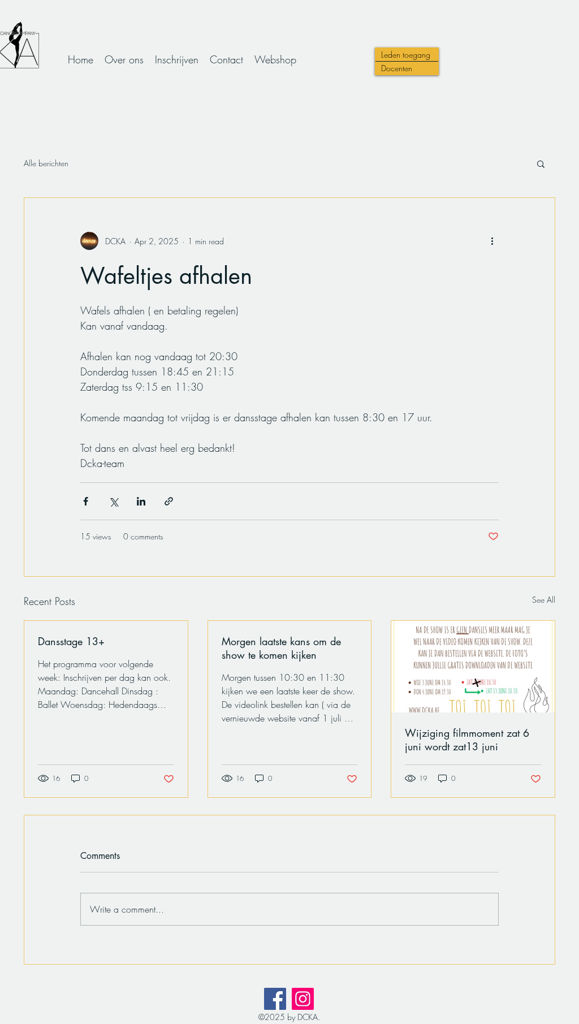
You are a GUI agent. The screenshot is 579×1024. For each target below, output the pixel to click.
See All (543, 599)
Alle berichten (46, 163)
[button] (540, 163)
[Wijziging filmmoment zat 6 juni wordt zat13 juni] (473, 666)
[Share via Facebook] (85, 501)
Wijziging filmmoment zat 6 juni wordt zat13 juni (467, 739)
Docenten (396, 68)
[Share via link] (168, 501)
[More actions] (492, 241)
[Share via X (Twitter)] (113, 501)
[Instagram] (303, 999)
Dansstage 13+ (71, 641)
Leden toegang (405, 54)
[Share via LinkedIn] (141, 501)
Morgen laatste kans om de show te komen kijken (281, 648)
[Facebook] (275, 999)
